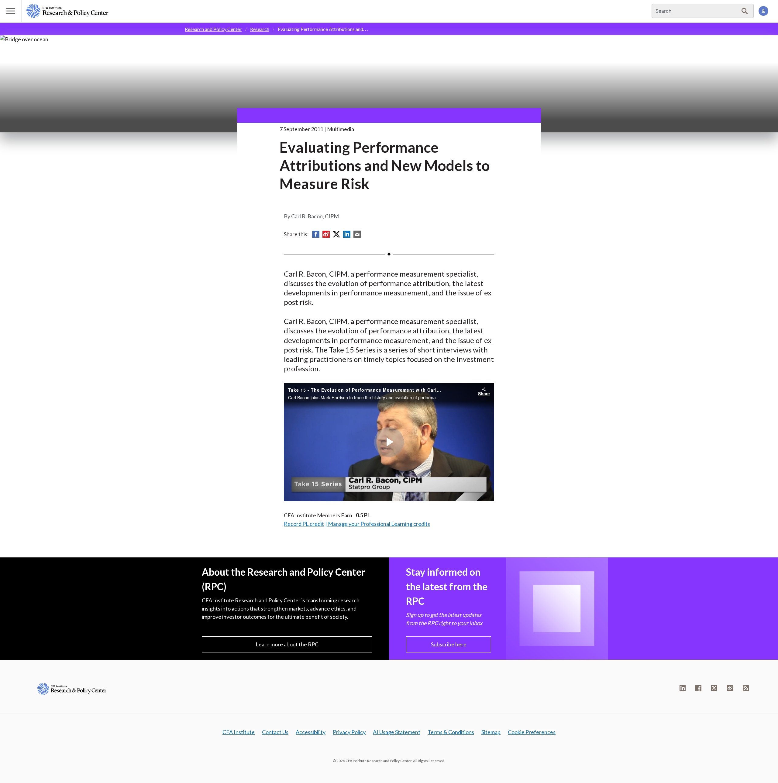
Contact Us (275, 732)
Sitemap (491, 732)
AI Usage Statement (396, 732)
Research (259, 29)
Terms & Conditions (451, 732)
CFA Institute (238, 732)
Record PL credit (304, 523)
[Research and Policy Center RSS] (746, 688)
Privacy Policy (349, 732)
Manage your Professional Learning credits (379, 523)
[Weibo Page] (730, 688)
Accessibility (310, 732)
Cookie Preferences (532, 732)
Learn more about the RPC (287, 644)
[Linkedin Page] (683, 688)
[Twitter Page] (714, 688)
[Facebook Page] (698, 688)
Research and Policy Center (213, 29)
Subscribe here (448, 644)
